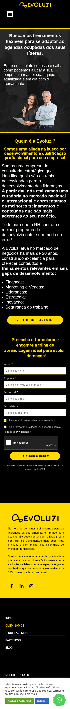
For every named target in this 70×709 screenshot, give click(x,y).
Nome (7, 364)
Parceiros (13, 640)
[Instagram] (31, 586)
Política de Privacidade (17, 431)
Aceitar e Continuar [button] (19, 700)
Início (9, 618)
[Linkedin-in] (21, 586)
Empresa (9, 378)
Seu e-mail (10, 392)
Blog (9, 647)
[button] (10, 14)
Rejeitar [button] (41, 700)
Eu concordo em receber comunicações (32, 420)
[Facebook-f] (11, 586)
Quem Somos (14, 625)
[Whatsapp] (59, 700)
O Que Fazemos (16, 633)
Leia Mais (31, 693)
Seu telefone (11, 406)
